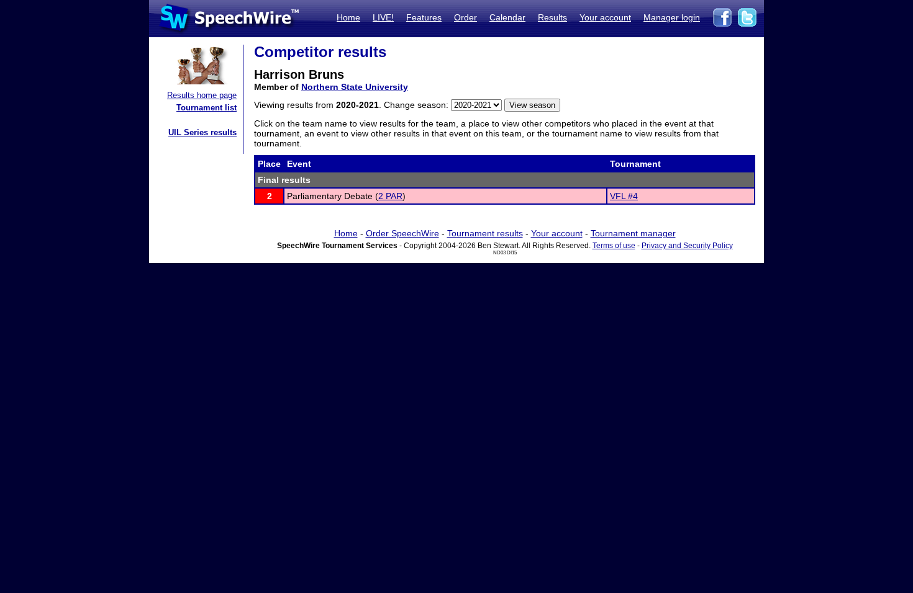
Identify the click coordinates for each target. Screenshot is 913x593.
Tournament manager (633, 233)
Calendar (507, 17)
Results (552, 17)
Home (348, 17)
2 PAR (390, 196)
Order (465, 17)
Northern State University (354, 87)
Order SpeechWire (402, 233)
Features (424, 17)
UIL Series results (202, 132)
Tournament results (485, 233)
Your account (605, 17)
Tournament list (206, 107)
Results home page (202, 95)
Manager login (671, 17)
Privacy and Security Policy (687, 245)
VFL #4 (624, 196)
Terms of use (614, 245)
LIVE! (383, 17)
